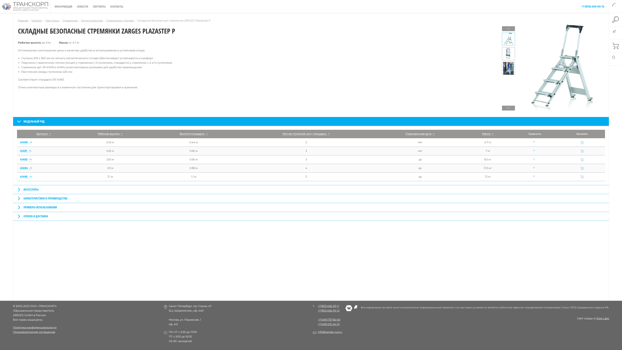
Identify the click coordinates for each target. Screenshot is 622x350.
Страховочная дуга (418, 133)
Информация (63, 6)
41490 (24, 142)
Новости (82, 6)
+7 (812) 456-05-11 (328, 306)
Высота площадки (192, 133)
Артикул (42, 133)
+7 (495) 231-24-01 (329, 324)
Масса (486, 133)
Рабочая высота (108, 133)
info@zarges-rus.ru (330, 332)
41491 (23, 150)
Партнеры (99, 6)
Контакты (116, 6)
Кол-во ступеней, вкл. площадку (305, 133)
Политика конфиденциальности (35, 327)
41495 (24, 176)
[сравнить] (534, 142)
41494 (24, 168)
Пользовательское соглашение (34, 332)
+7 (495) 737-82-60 (329, 319)
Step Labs (602, 318)
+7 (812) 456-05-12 (592, 6)
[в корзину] (582, 142)
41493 (24, 159)
